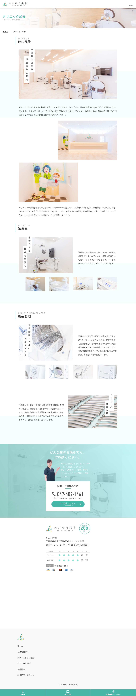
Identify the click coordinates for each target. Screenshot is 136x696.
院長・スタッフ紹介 (26, 658)
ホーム (5, 32)
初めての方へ (23, 652)
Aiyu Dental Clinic (70, 684)
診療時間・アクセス (26, 675)
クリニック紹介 (25, 663)
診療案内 (21, 669)
